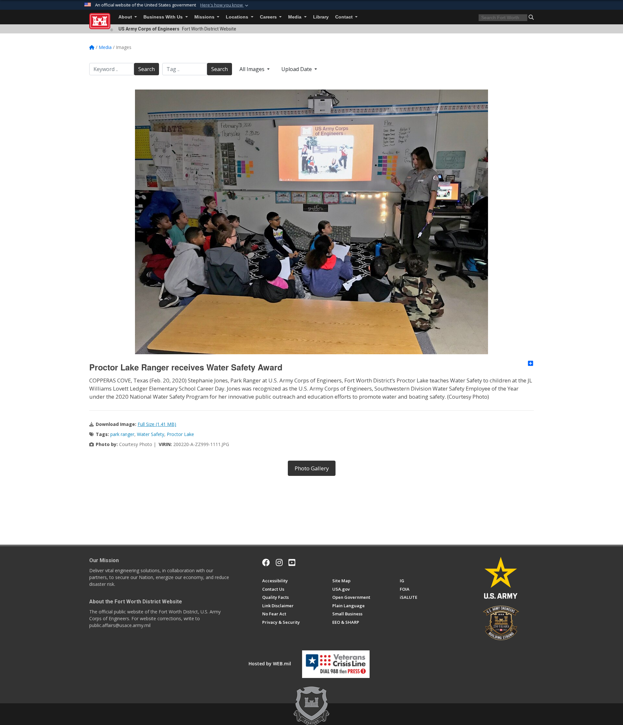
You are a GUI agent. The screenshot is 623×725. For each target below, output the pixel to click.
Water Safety (150, 434)
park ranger (122, 434)
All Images (252, 69)
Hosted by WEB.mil (270, 663)
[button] (225, 5)
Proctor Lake (180, 434)
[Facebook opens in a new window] (266, 562)
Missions (205, 17)
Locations (238, 17)
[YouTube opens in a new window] (291, 562)
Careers (269, 17)
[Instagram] (279, 562)
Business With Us (163, 17)
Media (295, 17)
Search (146, 69)
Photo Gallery (312, 468)
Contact (344, 17)
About (125, 17)
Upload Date (297, 69)
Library (321, 17)
